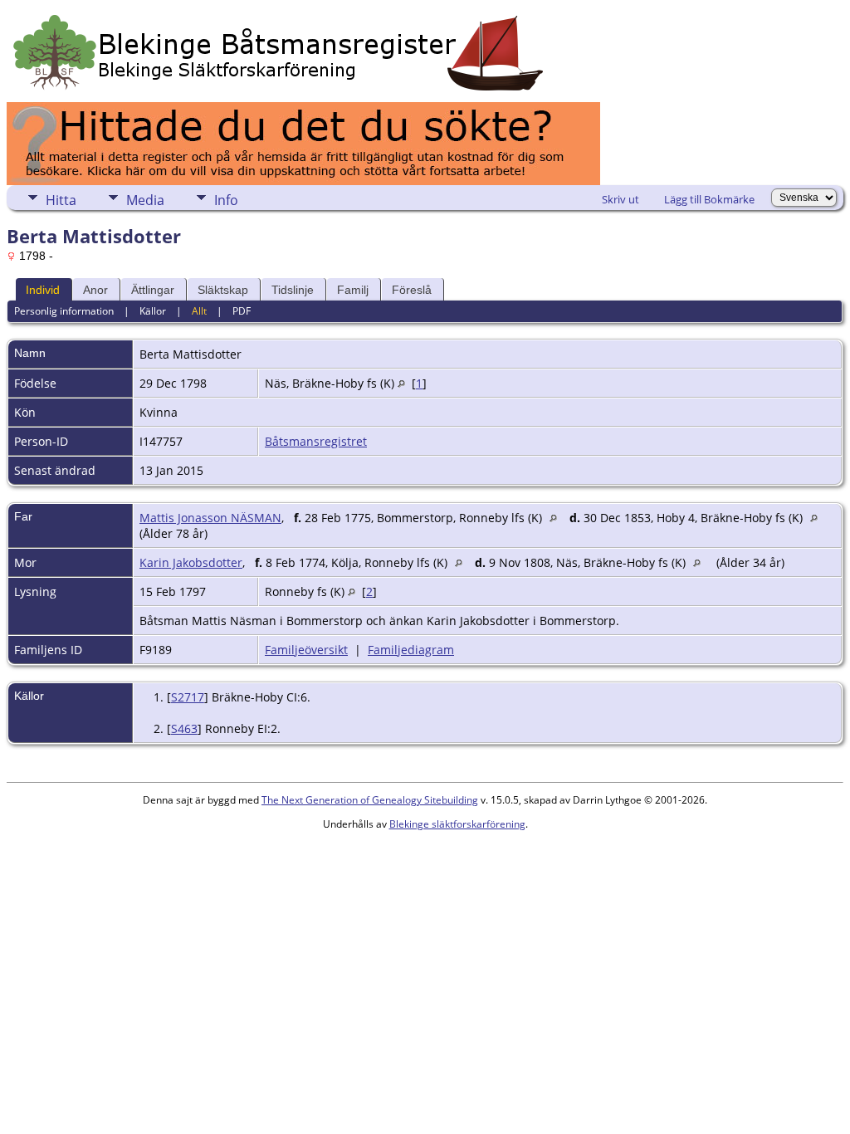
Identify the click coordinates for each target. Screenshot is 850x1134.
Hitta (61, 200)
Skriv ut (620, 199)
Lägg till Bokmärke (709, 199)
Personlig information (64, 311)
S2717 (187, 697)
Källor (152, 311)
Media (145, 200)
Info (226, 200)
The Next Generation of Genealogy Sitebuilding (369, 800)
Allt (199, 311)
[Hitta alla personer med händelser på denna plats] (401, 383)
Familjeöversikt (306, 649)
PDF (241, 311)
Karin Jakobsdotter (190, 562)
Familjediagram (411, 649)
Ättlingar (152, 289)
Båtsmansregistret (316, 441)
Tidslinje (292, 289)
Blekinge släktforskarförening (457, 824)
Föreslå (412, 289)
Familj (353, 289)
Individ (43, 289)
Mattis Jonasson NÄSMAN (210, 517)
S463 (184, 728)
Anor (95, 289)
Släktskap (223, 289)
